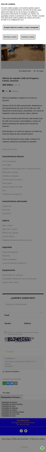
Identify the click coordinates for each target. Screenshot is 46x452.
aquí (22, 20)
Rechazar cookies (10, 37)
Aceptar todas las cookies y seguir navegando (21, 27)
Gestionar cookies (27, 37)
